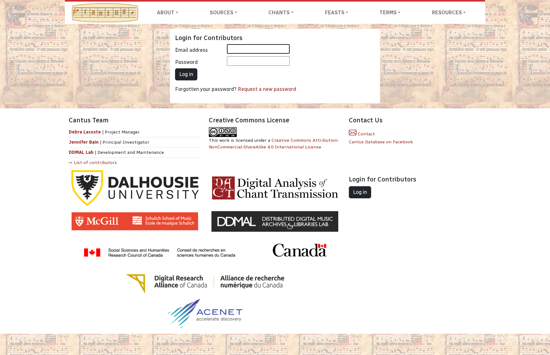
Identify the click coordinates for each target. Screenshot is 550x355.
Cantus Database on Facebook (381, 142)
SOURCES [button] (221, 13)
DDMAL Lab (81, 152)
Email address (191, 50)
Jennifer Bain (84, 142)
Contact (365, 134)
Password (186, 62)
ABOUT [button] (165, 13)
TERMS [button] (388, 13)
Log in (186, 74)
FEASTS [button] (334, 13)
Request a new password (267, 89)
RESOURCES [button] (447, 13)
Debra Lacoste (85, 132)
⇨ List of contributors (93, 162)
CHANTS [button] (279, 13)
